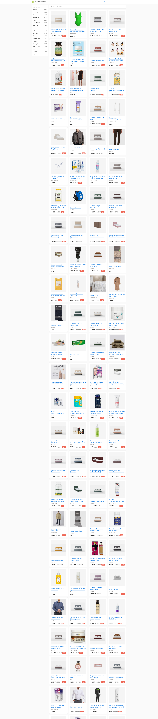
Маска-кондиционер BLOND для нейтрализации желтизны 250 (116, 618)
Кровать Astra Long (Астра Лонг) (115, 30)
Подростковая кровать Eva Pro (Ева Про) (97, 471)
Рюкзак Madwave (75, 208)
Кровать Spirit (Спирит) (97, 149)
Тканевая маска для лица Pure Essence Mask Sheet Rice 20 (58, 295)
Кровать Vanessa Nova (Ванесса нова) (97, 353)
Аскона (53, 33)
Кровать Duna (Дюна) (97, 501)
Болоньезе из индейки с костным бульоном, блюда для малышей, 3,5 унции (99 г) (58, 89)
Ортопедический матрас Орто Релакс (57, 266)
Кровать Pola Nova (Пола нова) (115, 442)
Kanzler (72, 151)
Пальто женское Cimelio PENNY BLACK (117, 295)
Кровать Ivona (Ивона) (97, 61)
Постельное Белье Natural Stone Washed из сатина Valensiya (117, 353)
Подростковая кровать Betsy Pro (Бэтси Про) (77, 500)
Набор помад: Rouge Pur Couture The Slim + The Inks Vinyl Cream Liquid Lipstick (77, 442)
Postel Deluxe (93, 297)
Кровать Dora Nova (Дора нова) (96, 265)
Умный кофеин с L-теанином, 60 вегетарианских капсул (116, 530)
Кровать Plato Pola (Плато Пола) (76, 559)
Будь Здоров (54, 180)
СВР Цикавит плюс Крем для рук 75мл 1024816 (117, 412)
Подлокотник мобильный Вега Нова (97, 236)
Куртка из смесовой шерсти (76, 148)
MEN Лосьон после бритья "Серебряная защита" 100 (57, 413)
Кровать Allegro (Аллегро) (75, 471)
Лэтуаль (72, 63)
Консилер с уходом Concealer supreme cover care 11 (57, 383)
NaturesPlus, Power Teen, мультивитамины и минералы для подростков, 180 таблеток (58, 500)
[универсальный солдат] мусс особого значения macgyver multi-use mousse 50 (78, 589)
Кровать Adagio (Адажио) (95, 89)
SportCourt (112, 298)
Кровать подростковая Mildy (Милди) (58, 148)
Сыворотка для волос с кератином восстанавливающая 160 (58, 589)
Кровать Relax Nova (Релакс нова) (96, 324)
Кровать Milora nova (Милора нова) (96, 530)
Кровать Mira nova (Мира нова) (57, 442)
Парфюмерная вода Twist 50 (76, 676)
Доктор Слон (113, 122)
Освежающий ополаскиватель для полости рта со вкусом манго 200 (77, 412)
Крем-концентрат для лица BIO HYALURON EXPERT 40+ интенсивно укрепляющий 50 (77, 60)
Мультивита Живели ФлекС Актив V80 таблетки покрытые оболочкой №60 (57, 706)
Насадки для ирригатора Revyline (115, 119)
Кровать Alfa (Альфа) (96, 648)
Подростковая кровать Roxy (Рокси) (97, 676)
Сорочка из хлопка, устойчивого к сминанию (57, 618)
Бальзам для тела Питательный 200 (76, 119)
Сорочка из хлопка (76, 707)
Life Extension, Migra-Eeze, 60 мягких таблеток (96, 412)
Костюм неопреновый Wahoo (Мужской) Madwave (97, 706)
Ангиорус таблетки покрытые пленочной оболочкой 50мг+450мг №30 (58, 119)
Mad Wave (73, 33)
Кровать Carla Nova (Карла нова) (115, 177)
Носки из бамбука (115, 267)
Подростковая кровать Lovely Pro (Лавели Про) (117, 236)
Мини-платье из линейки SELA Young (76, 89)
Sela (71, 92)
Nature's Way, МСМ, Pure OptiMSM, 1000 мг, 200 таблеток (58, 206)
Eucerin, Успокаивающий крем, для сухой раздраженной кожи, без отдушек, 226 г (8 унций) (116, 500)
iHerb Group (54, 62)
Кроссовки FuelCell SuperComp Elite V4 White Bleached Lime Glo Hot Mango (58, 353)
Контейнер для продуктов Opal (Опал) (116, 383)
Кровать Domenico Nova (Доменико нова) (58, 30)
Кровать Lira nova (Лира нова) (97, 118)
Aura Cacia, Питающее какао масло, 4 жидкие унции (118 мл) (77, 647)
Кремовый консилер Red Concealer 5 (76, 295)
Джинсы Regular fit (115, 149)
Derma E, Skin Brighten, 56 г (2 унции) (116, 324)
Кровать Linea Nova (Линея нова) (115, 559)
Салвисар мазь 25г (76, 355)
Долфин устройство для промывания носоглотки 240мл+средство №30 (78, 177)
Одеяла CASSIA (94, 296)
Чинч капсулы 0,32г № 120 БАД (58, 177)
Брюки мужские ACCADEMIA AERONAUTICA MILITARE (58, 530)
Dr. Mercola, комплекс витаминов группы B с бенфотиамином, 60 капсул (58, 60)
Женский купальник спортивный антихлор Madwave (77, 31)
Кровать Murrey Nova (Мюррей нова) (58, 647)
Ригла (52, 122)
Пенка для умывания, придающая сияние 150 (117, 706)
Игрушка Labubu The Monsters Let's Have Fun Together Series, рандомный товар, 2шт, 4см (117, 60)
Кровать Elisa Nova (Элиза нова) (57, 236)
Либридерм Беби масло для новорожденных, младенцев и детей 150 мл (97, 177)
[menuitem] (40, 9)
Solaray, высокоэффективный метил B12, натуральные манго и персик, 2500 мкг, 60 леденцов (117, 89)
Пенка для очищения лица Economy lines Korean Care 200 (96, 442)
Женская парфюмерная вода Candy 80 (97, 559)
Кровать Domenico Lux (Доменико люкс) (97, 30)
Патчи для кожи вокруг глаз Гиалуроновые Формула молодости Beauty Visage (97, 383)
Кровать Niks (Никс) (57, 560)
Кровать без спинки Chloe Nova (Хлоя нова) (116, 471)
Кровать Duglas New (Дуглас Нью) (76, 236)
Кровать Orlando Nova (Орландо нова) (77, 618)
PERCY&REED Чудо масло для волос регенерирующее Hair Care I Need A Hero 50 (97, 618)
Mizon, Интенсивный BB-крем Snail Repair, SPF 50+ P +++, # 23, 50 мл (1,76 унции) (78, 265)
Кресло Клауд (113, 589)
